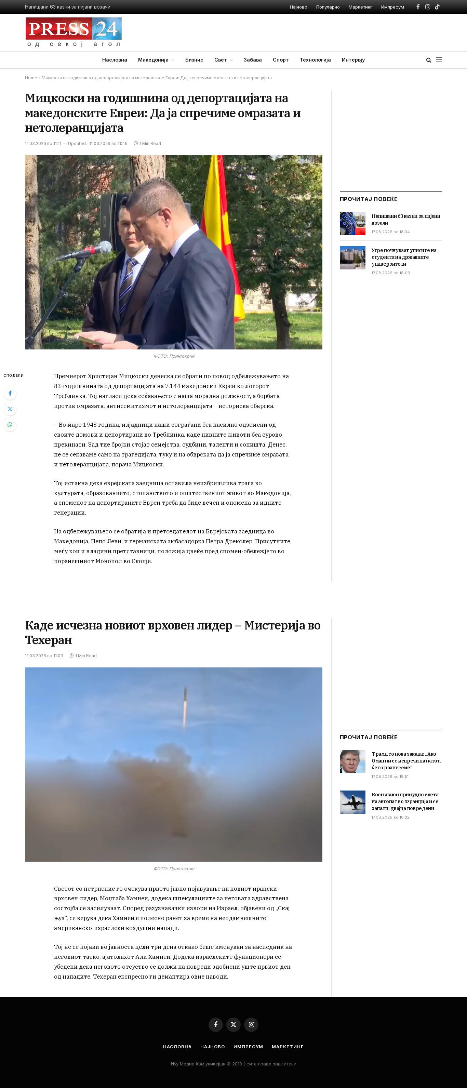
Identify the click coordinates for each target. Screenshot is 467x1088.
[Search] (429, 60)
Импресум (392, 7)
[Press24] (73, 32)
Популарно (328, 7)
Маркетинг (360, 7)
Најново (298, 7)
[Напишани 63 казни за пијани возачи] (352, 223)
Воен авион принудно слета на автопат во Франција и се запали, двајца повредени (405, 801)
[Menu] (439, 60)
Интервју (353, 60)
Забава (253, 60)
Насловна (114, 60)
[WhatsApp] (9, 424)
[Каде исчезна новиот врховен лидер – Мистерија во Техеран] (173, 764)
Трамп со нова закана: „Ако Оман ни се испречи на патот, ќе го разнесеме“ (406, 761)
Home (31, 77)
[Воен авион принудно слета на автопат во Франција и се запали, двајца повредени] (352, 802)
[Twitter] (9, 408)
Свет (220, 60)
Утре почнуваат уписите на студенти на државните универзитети (404, 257)
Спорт (281, 60)
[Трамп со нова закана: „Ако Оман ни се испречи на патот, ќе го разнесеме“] (352, 761)
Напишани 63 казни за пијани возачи (67, 7)
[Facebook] (9, 393)
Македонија (153, 60)
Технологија (315, 60)
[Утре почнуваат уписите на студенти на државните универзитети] (352, 257)
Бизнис (194, 60)
